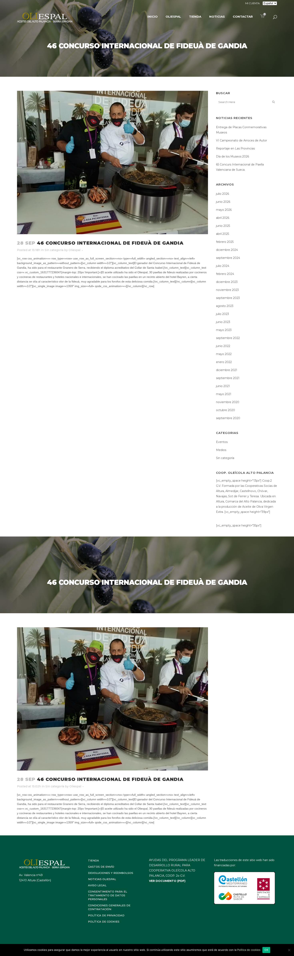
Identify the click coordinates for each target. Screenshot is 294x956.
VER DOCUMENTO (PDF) (167, 881)
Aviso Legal (97, 885)
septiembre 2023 (228, 298)
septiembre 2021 (227, 378)
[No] (289, 950)
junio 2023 (223, 322)
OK (266, 949)
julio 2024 (222, 266)
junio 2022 (223, 346)
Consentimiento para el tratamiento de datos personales (107, 895)
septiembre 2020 (228, 418)
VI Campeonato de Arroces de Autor (241, 140)
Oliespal (74, 250)
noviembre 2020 (227, 402)
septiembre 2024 (228, 258)
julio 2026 (222, 194)
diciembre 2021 (226, 370)
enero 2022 (224, 362)
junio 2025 (223, 226)
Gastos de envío (101, 866)
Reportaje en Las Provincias (235, 148)
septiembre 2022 (228, 338)
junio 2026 (223, 202)
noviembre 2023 (227, 290)
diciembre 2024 (227, 250)
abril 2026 (222, 218)
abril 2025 (222, 234)
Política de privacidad (106, 915)
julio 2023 (222, 314)
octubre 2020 (225, 410)
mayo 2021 (223, 394)
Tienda (93, 860)
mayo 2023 (224, 330)
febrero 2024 (225, 274)
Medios (221, 450)
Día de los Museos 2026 (232, 156)
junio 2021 (223, 386)
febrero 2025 (225, 242)
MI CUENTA (252, 3)
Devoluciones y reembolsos (110, 872)
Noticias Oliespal (102, 879)
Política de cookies (103, 921)
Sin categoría (54, 250)
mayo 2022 (224, 354)
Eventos (222, 442)
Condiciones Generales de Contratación (109, 907)
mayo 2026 (224, 210)
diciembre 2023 (227, 282)
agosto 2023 (224, 306)
